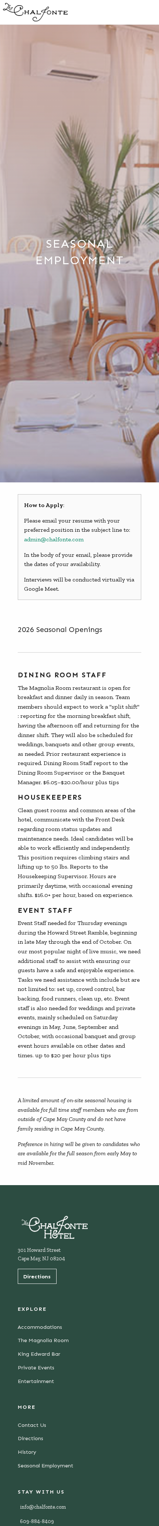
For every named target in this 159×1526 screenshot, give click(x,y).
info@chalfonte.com (43, 1507)
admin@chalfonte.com (54, 539)
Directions (37, 1276)
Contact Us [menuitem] (32, 1425)
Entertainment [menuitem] (36, 1381)
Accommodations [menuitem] (40, 1327)
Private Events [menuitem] (36, 1367)
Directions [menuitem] (30, 1438)
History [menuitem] (27, 1452)
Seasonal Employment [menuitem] (45, 1465)
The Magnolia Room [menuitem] (43, 1340)
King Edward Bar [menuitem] (39, 1354)
